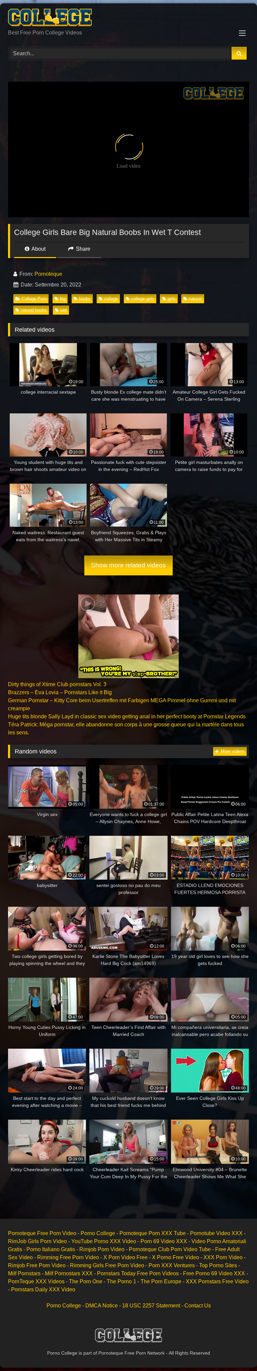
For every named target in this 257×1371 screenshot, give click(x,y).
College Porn (34, 298)
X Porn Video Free (125, 1257)
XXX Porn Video (223, 1257)
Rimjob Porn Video (101, 1249)
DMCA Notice (101, 1305)
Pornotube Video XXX (216, 1233)
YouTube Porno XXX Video (103, 1241)
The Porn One (85, 1281)
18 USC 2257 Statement (151, 1305)
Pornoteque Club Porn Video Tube (170, 1249)
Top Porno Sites (218, 1265)
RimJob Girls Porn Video (37, 1241)
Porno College (98, 1233)
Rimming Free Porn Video (68, 1257)
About (38, 249)
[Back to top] (236, 1351)
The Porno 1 (121, 1281)
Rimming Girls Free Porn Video (107, 1265)
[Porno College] (128, 19)
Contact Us (197, 1305)
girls (172, 298)
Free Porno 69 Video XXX (214, 1273)
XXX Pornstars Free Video (217, 1281)
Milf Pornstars (24, 1273)
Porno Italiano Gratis (50, 1249)
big (63, 298)
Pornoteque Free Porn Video (42, 1233)
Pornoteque (48, 274)
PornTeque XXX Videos (36, 1281)
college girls (142, 298)
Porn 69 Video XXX (164, 1241)
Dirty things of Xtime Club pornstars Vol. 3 (57, 684)
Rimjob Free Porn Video (37, 1265)
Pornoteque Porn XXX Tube (152, 1233)
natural (195, 298)
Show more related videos (128, 565)
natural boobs (34, 310)
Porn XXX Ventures (172, 1265)
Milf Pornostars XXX (69, 1273)
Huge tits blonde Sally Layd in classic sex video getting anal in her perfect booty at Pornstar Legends (127, 716)
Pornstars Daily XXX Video (43, 1289)
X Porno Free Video (175, 1257)
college (111, 298)
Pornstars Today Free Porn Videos (138, 1273)
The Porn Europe (161, 1281)
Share (82, 249)
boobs (85, 298)
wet (63, 310)
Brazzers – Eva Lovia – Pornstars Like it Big (60, 692)
